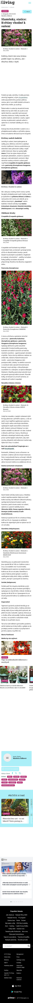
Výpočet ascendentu (10, 937)
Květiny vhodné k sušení (11, 187)
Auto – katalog (9, 926)
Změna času (11, 920)
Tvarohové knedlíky (23, 937)
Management (19, 954)
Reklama (6, 960)
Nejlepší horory (12, 918)
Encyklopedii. (9, 449)
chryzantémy (23, 97)
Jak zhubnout (10, 915)
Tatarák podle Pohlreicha (13, 931)
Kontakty (18, 962)
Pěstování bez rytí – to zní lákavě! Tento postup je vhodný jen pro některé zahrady (13, 819)
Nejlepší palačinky (10, 940)
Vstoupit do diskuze (11, 769)
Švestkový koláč (23, 940)
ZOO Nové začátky (22, 923)
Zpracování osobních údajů (20, 966)
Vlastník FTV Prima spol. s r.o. (9, 974)
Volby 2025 (12, 929)
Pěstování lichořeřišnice (16, 934)
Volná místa (7, 957)
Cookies (6, 970)
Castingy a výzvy (20, 960)
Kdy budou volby (10, 923)
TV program (21, 918)
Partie (18, 920)
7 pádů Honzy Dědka (22, 926)
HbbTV (6, 962)
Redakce (18, 973)
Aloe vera (25, 931)
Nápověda (19, 970)
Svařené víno (20, 929)
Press (18, 957)
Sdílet (26, 12)
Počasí (23, 920)
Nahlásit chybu (8, 977)
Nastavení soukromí (19, 978)
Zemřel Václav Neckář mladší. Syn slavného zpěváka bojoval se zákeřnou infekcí (15, 892)
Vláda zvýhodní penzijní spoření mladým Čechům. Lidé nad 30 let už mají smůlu (14, 874)
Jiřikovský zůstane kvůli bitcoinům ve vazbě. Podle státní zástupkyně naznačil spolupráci (15, 883)
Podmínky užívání (8, 965)
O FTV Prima (7, 954)
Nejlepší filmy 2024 (21, 915)
